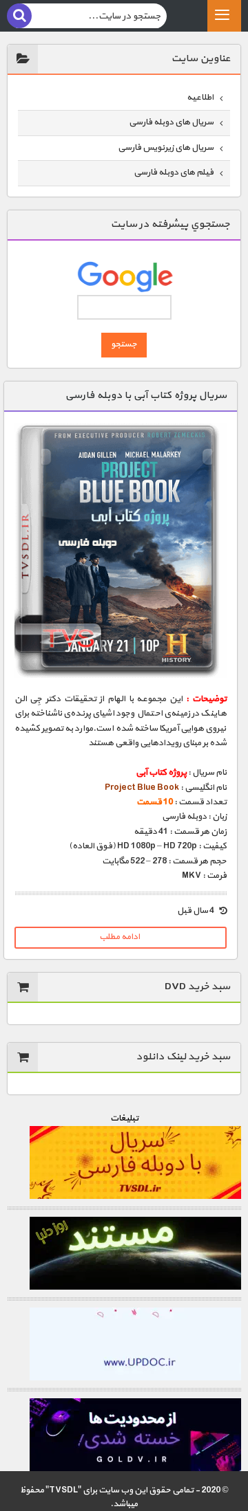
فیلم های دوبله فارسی (174, 172)
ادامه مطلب (119, 937)
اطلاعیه (200, 97)
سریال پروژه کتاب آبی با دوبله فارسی (146, 396)
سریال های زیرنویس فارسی (166, 148)
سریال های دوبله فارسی (171, 122)
